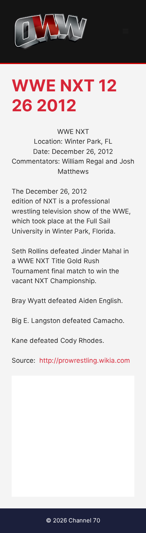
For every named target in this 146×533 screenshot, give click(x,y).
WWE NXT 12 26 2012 (64, 95)
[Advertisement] (73, 436)
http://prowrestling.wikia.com (84, 360)
